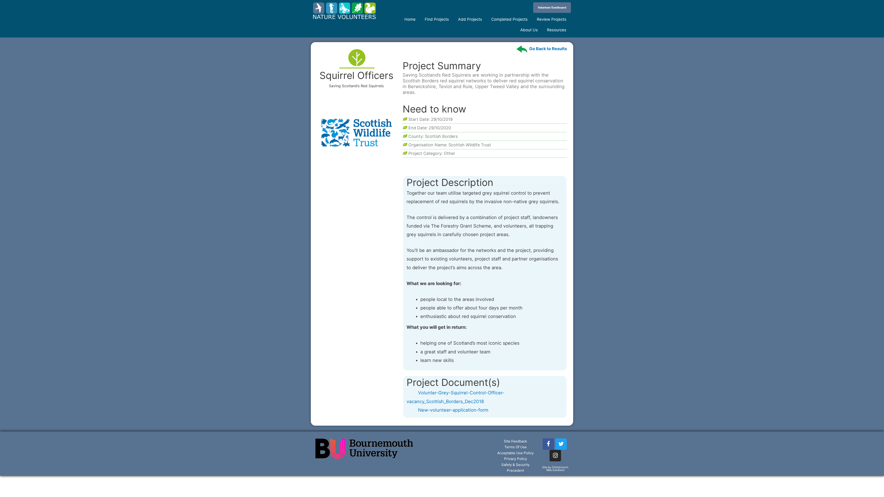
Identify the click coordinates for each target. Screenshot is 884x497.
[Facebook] (548, 444)
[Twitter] (561, 444)
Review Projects (551, 19)
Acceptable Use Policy (515, 453)
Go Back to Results (548, 48)
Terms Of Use (515, 447)
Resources (556, 30)
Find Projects (437, 19)
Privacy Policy (515, 459)
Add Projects (470, 19)
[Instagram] (555, 455)
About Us (529, 30)
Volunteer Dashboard (552, 7)
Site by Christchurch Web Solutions (555, 468)
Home (410, 19)
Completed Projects (509, 19)
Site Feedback (515, 441)
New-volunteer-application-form (453, 410)
